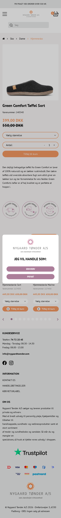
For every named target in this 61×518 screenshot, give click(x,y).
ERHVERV (30, 269)
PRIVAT (30, 276)
